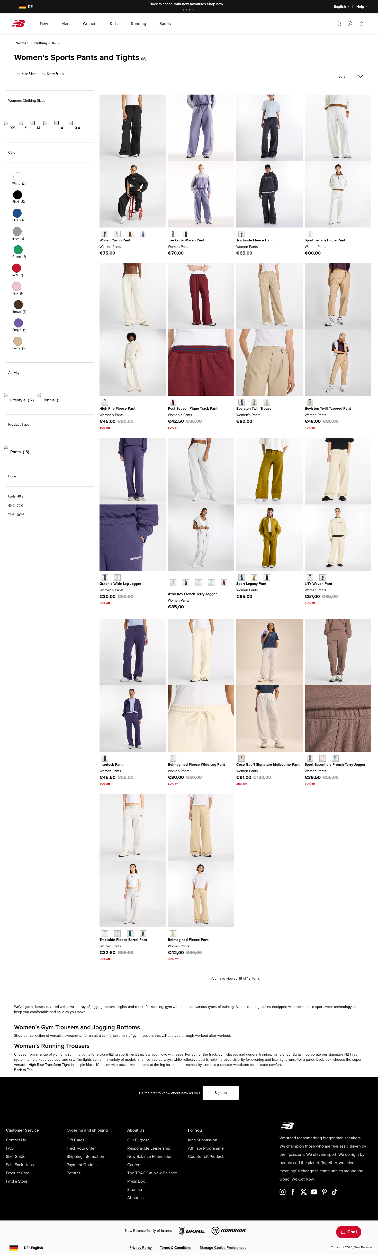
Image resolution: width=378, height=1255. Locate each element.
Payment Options (82, 1164)
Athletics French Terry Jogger (192, 594)
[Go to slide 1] (184, 10)
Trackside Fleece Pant (254, 240)
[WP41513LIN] (198, 582)
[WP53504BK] (105, 234)
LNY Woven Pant (318, 584)
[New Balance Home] (20, 23)
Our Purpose (138, 1140)
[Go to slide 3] (190, 10)
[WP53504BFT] (130, 234)
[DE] (19, 6)
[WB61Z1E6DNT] (267, 577)
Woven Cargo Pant (115, 240)
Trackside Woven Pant (186, 240)
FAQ (10, 1148)
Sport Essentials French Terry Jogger (335, 764)
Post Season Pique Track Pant (193, 408)
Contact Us (16, 1140)
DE (33, 1248)
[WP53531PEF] (105, 402)
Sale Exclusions (20, 1164)
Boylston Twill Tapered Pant (328, 408)
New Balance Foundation (150, 1156)
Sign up (221, 1093)
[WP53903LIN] (173, 758)
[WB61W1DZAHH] (105, 933)
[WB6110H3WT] (241, 758)
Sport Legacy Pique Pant (325, 240)
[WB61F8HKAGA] (310, 577)
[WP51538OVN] (254, 402)
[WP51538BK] (241, 402)
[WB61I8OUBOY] (105, 577)
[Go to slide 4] (193, 10)
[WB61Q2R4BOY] (105, 758)
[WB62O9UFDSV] (173, 234)
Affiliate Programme (206, 1148)
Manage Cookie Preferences (223, 1247)
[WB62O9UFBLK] (186, 234)
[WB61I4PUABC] (173, 933)
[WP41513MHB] (224, 582)
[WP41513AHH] (173, 582)
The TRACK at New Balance (152, 1173)
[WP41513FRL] (211, 582)
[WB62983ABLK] (241, 234)
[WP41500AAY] (335, 758)
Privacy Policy (140, 1247)
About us (135, 1197)
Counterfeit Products (206, 1156)
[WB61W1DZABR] (143, 933)
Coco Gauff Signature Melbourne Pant (268, 764)
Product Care (17, 1173)
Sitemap (134, 1189)
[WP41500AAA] (322, 758)
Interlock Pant (111, 764)
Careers (134, 1164)
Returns (73, 1173)
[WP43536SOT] (310, 402)
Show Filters (55, 74)
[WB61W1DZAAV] (130, 933)
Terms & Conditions (176, 1247)
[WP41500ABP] (310, 758)
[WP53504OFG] (143, 234)
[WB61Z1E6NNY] (241, 577)
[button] (350, 24)
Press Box (136, 1181)
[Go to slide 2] (187, 10)
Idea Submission (202, 1140)
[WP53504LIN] (117, 234)
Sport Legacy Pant (251, 584)
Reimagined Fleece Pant (188, 940)
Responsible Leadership (148, 1148)
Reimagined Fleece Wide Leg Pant (196, 764)
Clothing (40, 43)
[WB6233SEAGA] (310, 234)
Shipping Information (85, 1156)
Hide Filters (29, 74)
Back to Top (23, 1070)
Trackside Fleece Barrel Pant (123, 940)
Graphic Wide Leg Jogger (120, 584)
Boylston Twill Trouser (254, 408)
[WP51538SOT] (267, 402)
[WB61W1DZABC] (117, 933)
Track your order (81, 1148)
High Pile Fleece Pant (118, 408)
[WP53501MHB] (173, 402)
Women (22, 43)
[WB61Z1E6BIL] (254, 577)
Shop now (215, 4)
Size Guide (15, 1156)
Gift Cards (75, 1140)
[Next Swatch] (170, 590)
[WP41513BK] (186, 582)
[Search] (339, 24)
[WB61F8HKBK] (322, 577)
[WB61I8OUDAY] (117, 577)
